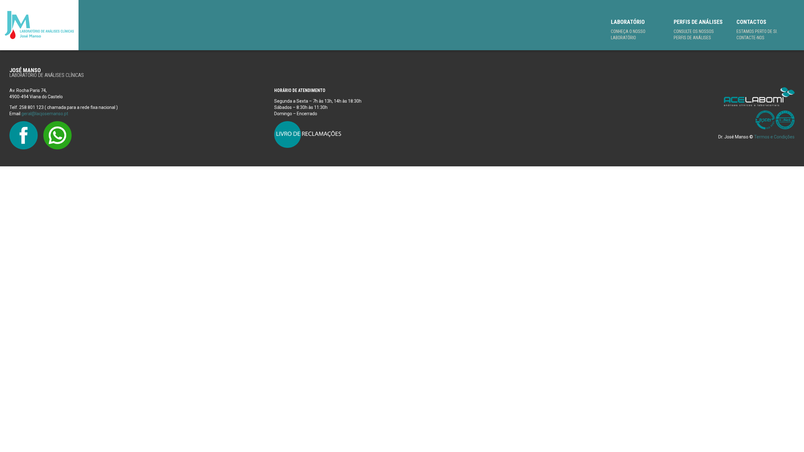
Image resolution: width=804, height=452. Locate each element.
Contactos (757, 29)
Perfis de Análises (698, 29)
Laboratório (628, 29)
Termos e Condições (774, 136)
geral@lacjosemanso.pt (44, 113)
